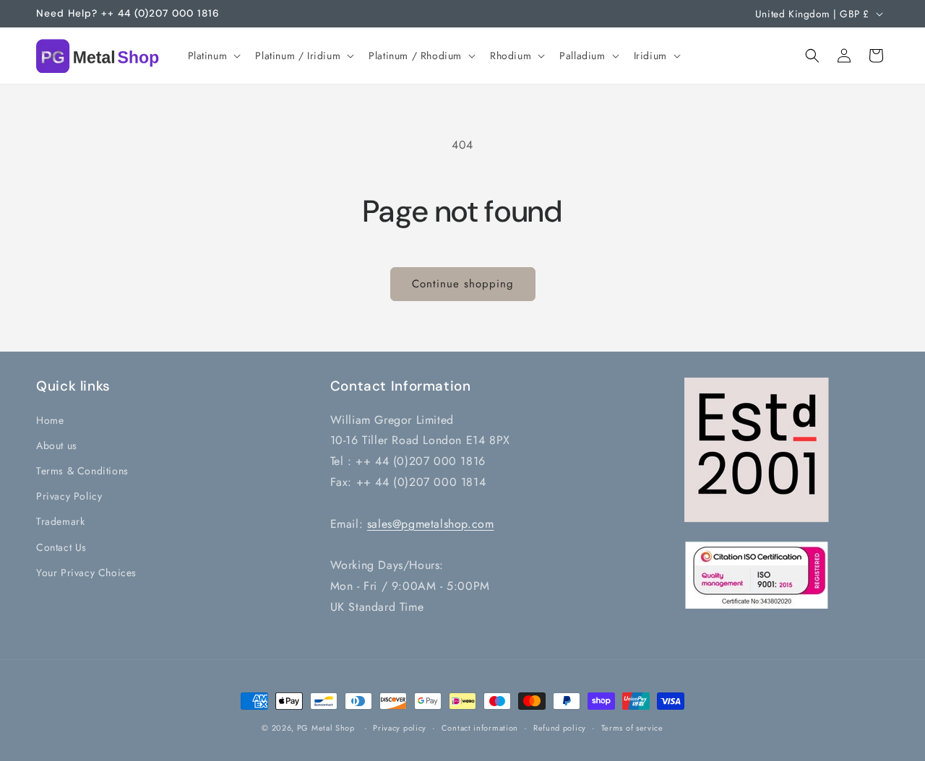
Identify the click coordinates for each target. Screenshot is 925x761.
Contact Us (61, 546)
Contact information (480, 728)
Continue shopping (463, 284)
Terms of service (632, 728)
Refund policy (559, 728)
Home (50, 419)
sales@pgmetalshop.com (430, 523)
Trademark (60, 521)
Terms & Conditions (82, 470)
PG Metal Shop (326, 728)
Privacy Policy (69, 496)
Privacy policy (399, 728)
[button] (213, 55)
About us (56, 445)
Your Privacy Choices (86, 572)
